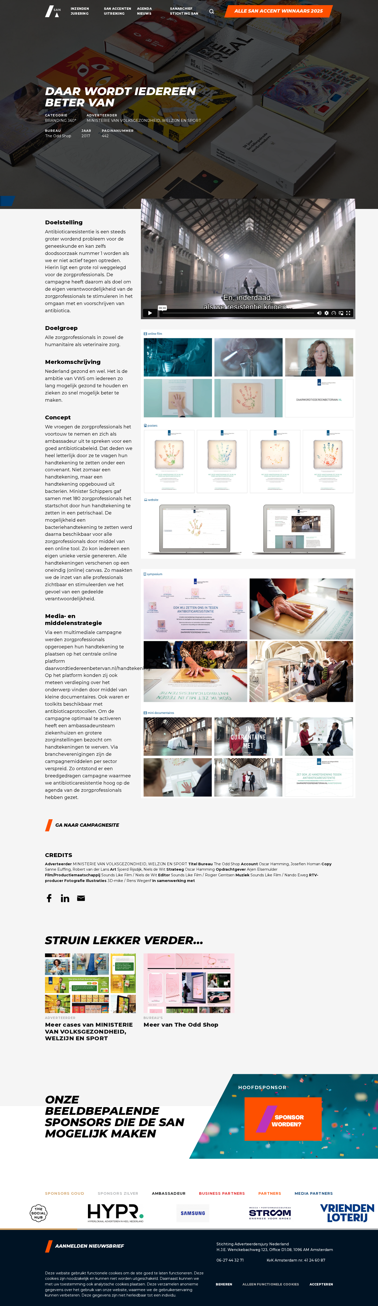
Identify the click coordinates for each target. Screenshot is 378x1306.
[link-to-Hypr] (38, 1217)
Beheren (224, 1284)
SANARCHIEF (181, 9)
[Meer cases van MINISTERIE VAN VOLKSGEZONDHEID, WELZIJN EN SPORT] (90, 997)
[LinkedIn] (65, 898)
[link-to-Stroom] (192, 1217)
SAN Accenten (117, 9)
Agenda (144, 9)
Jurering (79, 13)
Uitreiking (114, 13)
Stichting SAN (184, 13)
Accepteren (321, 1284)
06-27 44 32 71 (230, 1260)
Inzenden (80, 9)
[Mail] (81, 898)
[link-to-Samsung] (115, 1217)
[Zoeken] (211, 11)
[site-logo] (52, 11)
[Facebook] (49, 898)
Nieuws (144, 13)
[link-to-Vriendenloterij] (270, 1217)
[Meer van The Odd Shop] (188, 997)
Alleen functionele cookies (270, 1284)
